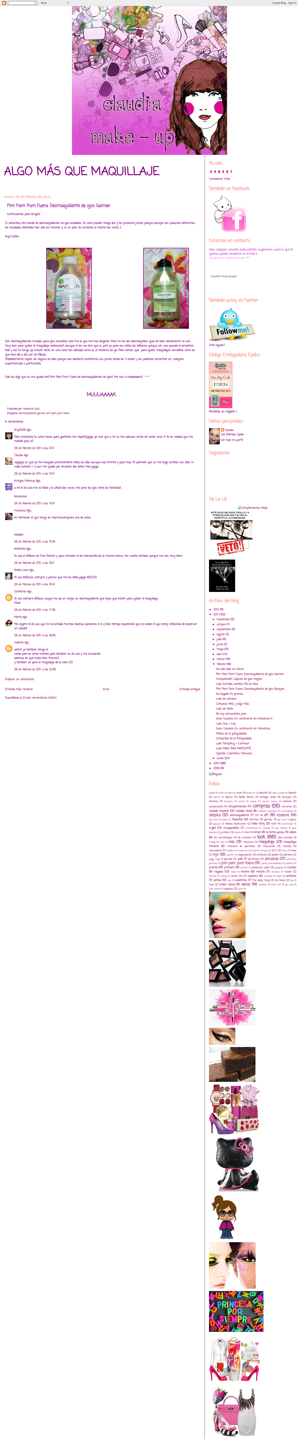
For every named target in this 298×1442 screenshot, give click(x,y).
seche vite (236, 876)
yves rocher (215, 889)
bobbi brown (246, 797)
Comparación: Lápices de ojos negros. (239, 679)
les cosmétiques (223, 838)
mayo (220, 649)
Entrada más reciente (19, 689)
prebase (290, 863)
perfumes (253, 859)
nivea (293, 850)
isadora (266, 828)
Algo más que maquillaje (81, 172)
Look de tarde (224, 709)
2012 (216, 610)
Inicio (106, 689)
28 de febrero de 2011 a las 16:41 (34, 584)
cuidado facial (244, 811)
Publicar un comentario (19, 679)
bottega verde (268, 797)
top (291, 880)
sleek (279, 876)
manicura (248, 842)
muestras (242, 850)
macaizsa (20, 511)
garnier (41, 413)
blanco (229, 797)
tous (211, 884)
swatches (241, 880)
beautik (263, 793)
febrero (222, 664)
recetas (291, 867)
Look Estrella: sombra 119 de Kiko (237, 684)
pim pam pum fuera (58, 413)
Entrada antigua (190, 689)
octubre (222, 625)
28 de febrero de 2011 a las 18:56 (35, 635)
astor (221, 793)
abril (220, 654)
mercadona (215, 850)
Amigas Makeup (24, 481)
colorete (287, 801)
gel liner (282, 819)
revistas (275, 872)
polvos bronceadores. (272, 863)
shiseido (268, 876)
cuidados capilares (267, 811)
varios (245, 884)
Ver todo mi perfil (232, 440)
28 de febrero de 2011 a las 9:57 (34, 448)
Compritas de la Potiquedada (234, 738)
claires (253, 801)
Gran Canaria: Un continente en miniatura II (244, 719)
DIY (257, 815)
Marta (18, 617)
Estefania (20, 592)
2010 (216, 763)
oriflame (262, 855)
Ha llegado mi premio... (230, 694)
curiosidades (287, 811)
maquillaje (267, 841)
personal (271, 858)
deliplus (215, 815)
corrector (287, 807)
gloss (293, 820)
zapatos (228, 889)
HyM (274, 824)
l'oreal (257, 832)
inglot (212, 828)
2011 (216, 615)
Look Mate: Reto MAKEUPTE (233, 748)
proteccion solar (261, 867)
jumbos (225, 832)
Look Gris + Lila (226, 724)
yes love (289, 884)
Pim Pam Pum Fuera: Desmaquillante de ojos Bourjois (250, 689)
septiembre (224, 629)
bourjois (287, 797)
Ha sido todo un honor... (230, 669)
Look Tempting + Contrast (232, 744)
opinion (230, 855)
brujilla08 (20, 430)
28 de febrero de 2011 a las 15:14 (34, 503)
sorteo (217, 880)
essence (283, 815)
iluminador (287, 824)
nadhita (19, 643)
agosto (221, 634)
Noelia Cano (21, 570)
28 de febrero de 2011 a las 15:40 (34, 542)
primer (244, 867)
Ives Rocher (281, 828)
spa (229, 880)
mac (231, 841)
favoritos (237, 819)
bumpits (228, 801)
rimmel (213, 876)
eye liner (213, 819)
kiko (246, 832)
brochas (213, 801)
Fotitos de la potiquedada (231, 734)
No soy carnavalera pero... (231, 714)
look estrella (285, 838)
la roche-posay (275, 832)
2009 (217, 768)
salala (224, 876)
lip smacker (245, 838)
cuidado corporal (219, 811)
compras (261, 806)
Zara (240, 889)
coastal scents (270, 801)
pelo (240, 859)
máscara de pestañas (241, 846)
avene (230, 793)
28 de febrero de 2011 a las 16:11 (34, 563)
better (217, 797)
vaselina (263, 884)
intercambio (252, 828)
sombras (291, 876)
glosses (217, 824)
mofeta (230, 850)
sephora (253, 876)
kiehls (237, 832)
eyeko (225, 819)
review (245, 872)
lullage (212, 842)
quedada (279, 867)
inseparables (231, 828)
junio (220, 644)
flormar (254, 820)
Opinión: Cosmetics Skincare (234, 753)
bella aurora (278, 793)
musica (264, 850)
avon (239, 793)
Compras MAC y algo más (232, 704)
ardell (212, 793)
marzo (221, 659)
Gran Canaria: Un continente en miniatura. (243, 729)
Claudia (18, 455)
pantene (288, 855)
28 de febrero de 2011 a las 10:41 (34, 474)
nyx (216, 854)
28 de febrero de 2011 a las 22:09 (35, 669)
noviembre (224, 619)
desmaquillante (27, 413)
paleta (275, 855)
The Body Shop (261, 880)
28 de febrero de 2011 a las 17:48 (34, 610)
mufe (254, 850)
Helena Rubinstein (235, 824)
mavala (287, 846)
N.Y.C (274, 850)
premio (213, 867)
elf (266, 815)
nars (284, 850)
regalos (218, 872)
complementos (237, 807)
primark (229, 867)
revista (260, 872)
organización (245, 855)
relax (233, 872)
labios (293, 832)
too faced (280, 880)
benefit (292, 793)
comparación (216, 807)
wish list (276, 884)
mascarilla (269, 846)
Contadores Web (219, 179)
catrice (241, 801)
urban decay (227, 884)
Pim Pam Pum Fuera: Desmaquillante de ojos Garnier (250, 674)
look (261, 837)
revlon (288, 872)
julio (220, 639)
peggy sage (214, 859)
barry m (251, 793)
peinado (228, 859)
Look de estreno (226, 699)
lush (222, 842)
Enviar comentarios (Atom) (40, 698)
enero (221, 758)
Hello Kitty (258, 824)
